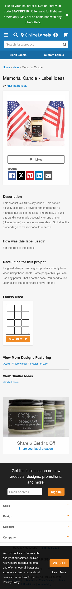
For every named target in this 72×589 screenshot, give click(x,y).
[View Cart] (65, 35)
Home (6, 67)
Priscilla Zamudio (17, 85)
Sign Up (56, 492)
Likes (37, 159)
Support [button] (8, 527)
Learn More (59, 572)
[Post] (39, 175)
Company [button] (9, 537)
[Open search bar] (16, 35)
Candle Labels (10, 382)
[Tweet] (21, 175)
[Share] (12, 175)
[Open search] (64, 44)
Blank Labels (17, 55)
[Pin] (30, 175)
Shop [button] (6, 505)
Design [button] (7, 516)
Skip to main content (14, 19)
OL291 (6, 363)
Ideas (16, 67)
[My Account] (55, 35)
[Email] (48, 175)
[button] (6, 35)
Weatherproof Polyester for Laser (30, 363)
